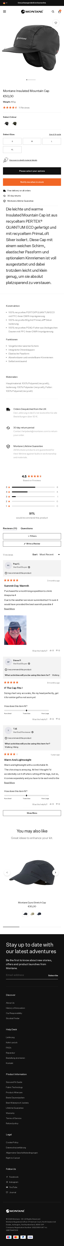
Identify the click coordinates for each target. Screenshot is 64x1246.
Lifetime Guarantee (15, 1108)
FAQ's (8, 1047)
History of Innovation (15, 1008)
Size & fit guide (55, 134)
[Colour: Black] (6, 121)
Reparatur (10, 1053)
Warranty (10, 1113)
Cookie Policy (12, 1142)
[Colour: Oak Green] (14, 121)
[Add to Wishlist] (55, 23)
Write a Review (37, 544)
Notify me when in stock (32, 182)
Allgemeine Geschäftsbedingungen (22, 1153)
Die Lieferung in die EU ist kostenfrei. (32, 3)
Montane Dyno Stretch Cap (32, 902)
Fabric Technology (14, 1087)
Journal (12, 1192)
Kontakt (9, 1063)
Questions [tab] (27, 529)
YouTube (13, 1187)
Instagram (13, 1182)
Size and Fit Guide (14, 1082)
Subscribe (53, 975)
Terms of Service (13, 1118)
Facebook (13, 1177)
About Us (10, 1003)
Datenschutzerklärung (16, 1147)
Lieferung (10, 1037)
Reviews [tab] (10, 529)
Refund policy (12, 1123)
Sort (35, 554)
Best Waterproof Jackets (17, 1103)
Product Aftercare (14, 1092)
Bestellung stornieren (15, 1058)
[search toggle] (53, 11)
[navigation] (5, 49)
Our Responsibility (14, 1013)
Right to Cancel (13, 1158)
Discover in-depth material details (23, 160)
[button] (26, 79)
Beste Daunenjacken (15, 1097)
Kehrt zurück (11, 1042)
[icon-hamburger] (4, 11)
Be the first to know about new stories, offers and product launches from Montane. (29, 964)
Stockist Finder (12, 1018)
